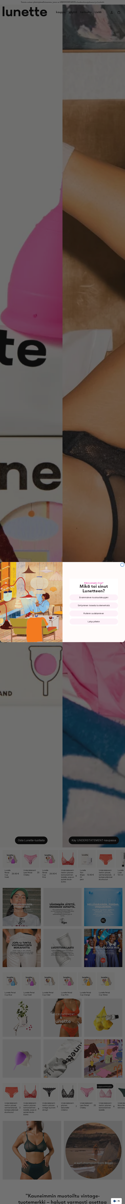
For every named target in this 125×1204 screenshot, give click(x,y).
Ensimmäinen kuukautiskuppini (93, 597)
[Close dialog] (122, 565)
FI (119, 1201)
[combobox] (116, 1201)
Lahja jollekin (94, 621)
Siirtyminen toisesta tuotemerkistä (94, 605)
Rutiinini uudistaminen (93, 613)
